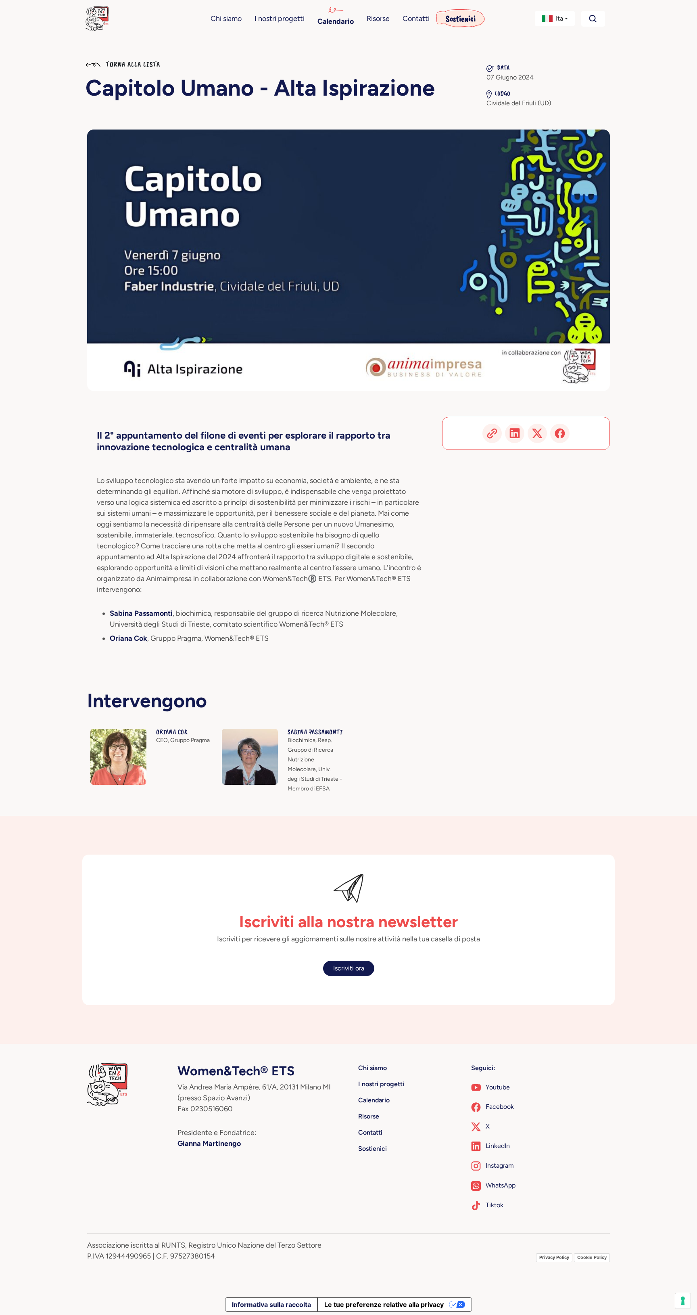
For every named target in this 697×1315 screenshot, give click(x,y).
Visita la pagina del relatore (129, 733)
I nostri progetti (280, 18)
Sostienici (461, 18)
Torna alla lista (132, 64)
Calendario (335, 21)
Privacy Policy (554, 1257)
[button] (555, 18)
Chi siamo (226, 18)
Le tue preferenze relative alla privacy (384, 1304)
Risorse (378, 18)
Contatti (416, 18)
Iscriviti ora (348, 968)
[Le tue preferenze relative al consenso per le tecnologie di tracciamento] (683, 1301)
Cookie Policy (592, 1257)
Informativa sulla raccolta (271, 1304)
